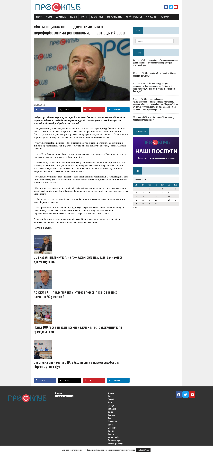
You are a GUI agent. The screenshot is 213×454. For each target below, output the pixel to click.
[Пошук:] (154, 41)
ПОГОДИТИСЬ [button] (143, 450)
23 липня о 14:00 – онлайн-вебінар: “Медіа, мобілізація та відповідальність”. (155, 74)
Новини (39, 16)
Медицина (112, 408)
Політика (111, 415)
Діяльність (61, 16)
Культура (111, 405)
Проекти (84, 16)
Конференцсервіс (114, 16)
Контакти (165, 16)
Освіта (110, 411)
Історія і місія (97, 16)
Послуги (73, 16)
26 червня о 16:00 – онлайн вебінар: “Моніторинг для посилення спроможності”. (154, 118)
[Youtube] (176, 7)
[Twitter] (171, 7)
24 (162, 200)
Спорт (110, 418)
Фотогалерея (151, 16)
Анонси (49, 16)
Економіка (111, 399)
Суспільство (112, 421)
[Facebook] (166, 7)
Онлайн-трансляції (134, 16)
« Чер (135, 207)
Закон (110, 402)
